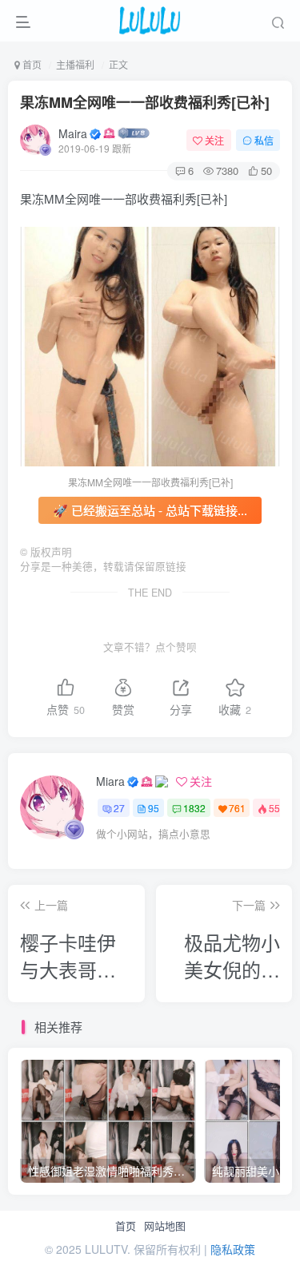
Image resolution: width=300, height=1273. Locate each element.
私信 (264, 140)
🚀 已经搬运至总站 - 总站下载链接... (150, 510)
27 (119, 808)
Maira (72, 133)
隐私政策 (232, 1249)
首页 (125, 1226)
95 (153, 808)
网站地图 (165, 1226)
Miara (110, 781)
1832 (194, 808)
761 (237, 808)
